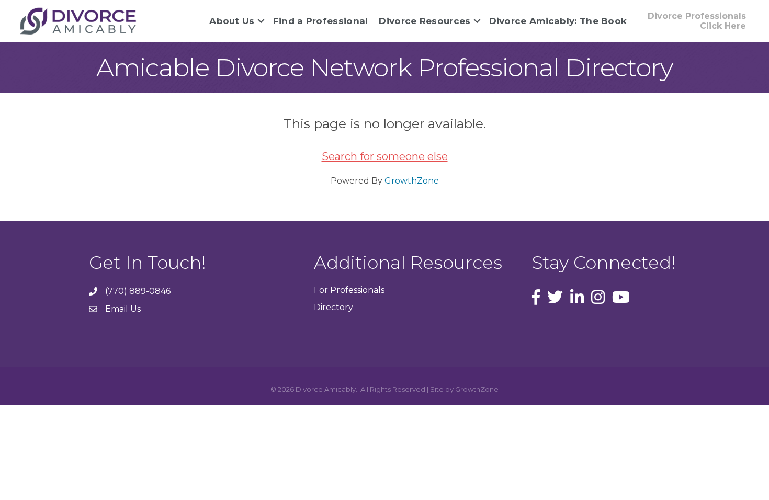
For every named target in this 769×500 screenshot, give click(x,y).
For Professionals (349, 290)
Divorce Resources (424, 21)
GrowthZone (411, 181)
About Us (231, 21)
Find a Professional (320, 21)
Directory (333, 307)
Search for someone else (385, 156)
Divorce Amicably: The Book (558, 21)
